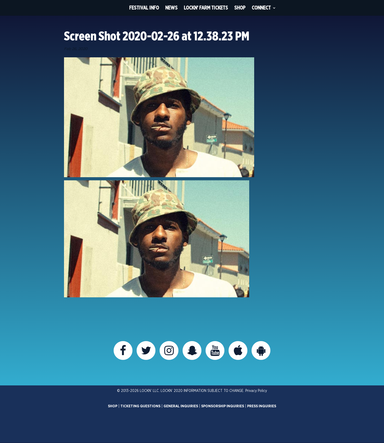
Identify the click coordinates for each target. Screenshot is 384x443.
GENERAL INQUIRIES (181, 406)
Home (116, 8)
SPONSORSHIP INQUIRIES (222, 406)
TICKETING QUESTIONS (140, 406)
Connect (261, 7)
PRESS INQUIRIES (261, 406)
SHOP (112, 406)
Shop (240, 7)
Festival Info (144, 7)
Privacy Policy (256, 391)
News (171, 7)
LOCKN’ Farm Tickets (206, 7)
